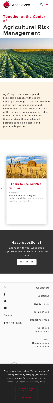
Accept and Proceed (26, 389)
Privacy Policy (41, 304)
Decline (26, 397)
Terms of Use (41, 312)
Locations (43, 296)
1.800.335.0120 (13, 323)
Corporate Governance (42, 330)
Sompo (8, 315)
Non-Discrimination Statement (40, 343)
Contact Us (27, 262)
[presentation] (2, 188)
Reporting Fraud (39, 320)
